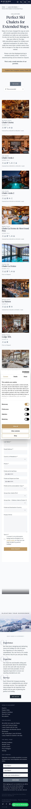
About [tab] (25, 376)
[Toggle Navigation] (29, 2)
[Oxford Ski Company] (5, 2)
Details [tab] (15, 376)
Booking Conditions (7, 742)
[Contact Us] (25, 2)
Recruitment (5, 716)
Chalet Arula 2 (8, 193)
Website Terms (6, 744)
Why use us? (15, 696)
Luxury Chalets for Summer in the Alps (12, 735)
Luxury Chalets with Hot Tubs (9, 727)
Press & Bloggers (6, 748)
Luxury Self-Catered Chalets (9, 725)
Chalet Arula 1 (8, 158)
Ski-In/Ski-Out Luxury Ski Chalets (11, 723)
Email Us (4, 708)
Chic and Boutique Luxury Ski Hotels (11, 733)
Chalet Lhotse (8, 122)
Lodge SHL (6, 337)
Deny (15, 435)
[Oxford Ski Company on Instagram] (10, 804)
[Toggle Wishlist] (17, 2)
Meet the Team (6, 714)
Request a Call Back (7, 712)
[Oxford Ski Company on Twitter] (3, 804)
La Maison (6, 301)
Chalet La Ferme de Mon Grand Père (15, 229)
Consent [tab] (5, 376)
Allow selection (15, 431)
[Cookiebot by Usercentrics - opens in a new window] (22, 372)
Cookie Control (6, 746)
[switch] (27, 409)
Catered (26, 116)
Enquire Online (6, 710)
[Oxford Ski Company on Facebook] (6, 804)
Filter (16, 84)
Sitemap (4, 750)
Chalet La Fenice (9, 266)
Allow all (15, 426)
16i (6, 807)
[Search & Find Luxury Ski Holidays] (21, 2)
